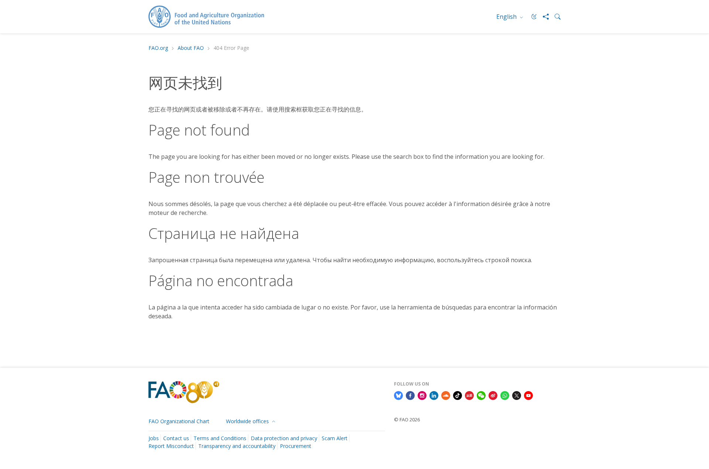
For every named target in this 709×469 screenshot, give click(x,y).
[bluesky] (398, 395)
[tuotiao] (469, 395)
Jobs (153, 438)
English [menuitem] (507, 17)
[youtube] (528, 395)
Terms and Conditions (219, 438)
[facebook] (410, 395)
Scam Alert (334, 438)
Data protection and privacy (284, 438)
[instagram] (422, 395)
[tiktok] (457, 395)
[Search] (555, 17)
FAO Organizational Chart (178, 421)
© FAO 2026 (407, 419)
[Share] (543, 17)
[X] (516, 395)
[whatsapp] (504, 395)
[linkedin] (433, 395)
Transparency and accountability (236, 445)
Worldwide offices (248, 421)
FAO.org (158, 48)
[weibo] (493, 395)
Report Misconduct (171, 445)
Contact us (176, 438)
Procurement (295, 445)
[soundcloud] (445, 395)
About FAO (191, 48)
